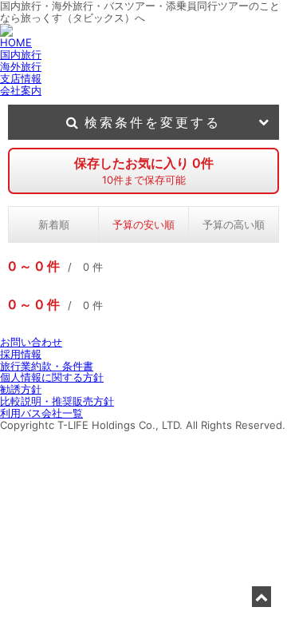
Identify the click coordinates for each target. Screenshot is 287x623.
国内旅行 (20, 54)
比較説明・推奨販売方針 (57, 401)
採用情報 (20, 353)
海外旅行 (20, 66)
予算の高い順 (233, 224)
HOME (16, 42)
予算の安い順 (143, 224)
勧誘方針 (20, 389)
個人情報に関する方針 (52, 377)
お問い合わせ (31, 341)
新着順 (53, 224)
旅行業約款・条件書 (46, 365)
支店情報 (20, 78)
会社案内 (20, 90)
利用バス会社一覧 (41, 413)
